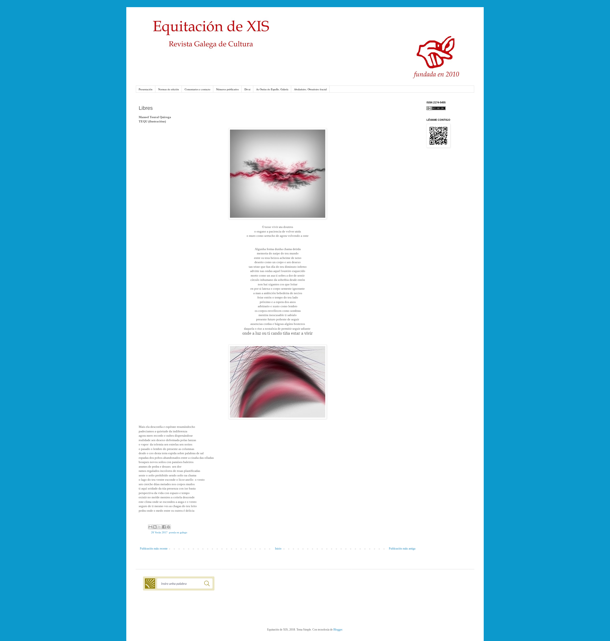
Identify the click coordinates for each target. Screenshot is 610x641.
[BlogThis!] (154, 527)
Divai (247, 89)
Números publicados (227, 89)
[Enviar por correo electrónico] (150, 527)
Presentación (145, 89)
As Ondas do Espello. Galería (272, 89)
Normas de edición (168, 89)
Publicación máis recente (154, 548)
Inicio (278, 548)
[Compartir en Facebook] (164, 527)
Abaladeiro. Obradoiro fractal (310, 89)
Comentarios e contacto (197, 89)
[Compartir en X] (159, 527)
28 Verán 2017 (159, 532)
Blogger (337, 629)
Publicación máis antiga (402, 548)
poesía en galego (178, 532)
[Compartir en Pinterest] (168, 527)
